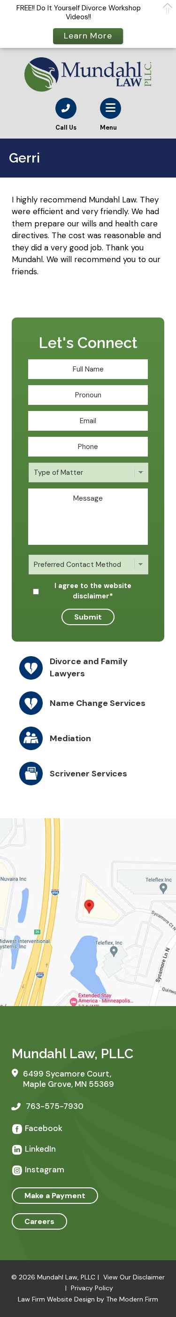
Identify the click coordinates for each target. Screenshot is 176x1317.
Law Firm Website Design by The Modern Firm (88, 1299)
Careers (39, 1221)
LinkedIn (40, 1149)
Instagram (44, 1169)
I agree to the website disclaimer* (92, 591)
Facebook (43, 1128)
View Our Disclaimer (134, 1277)
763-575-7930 (55, 1106)
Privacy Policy (92, 1288)
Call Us (66, 128)
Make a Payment (54, 1196)
